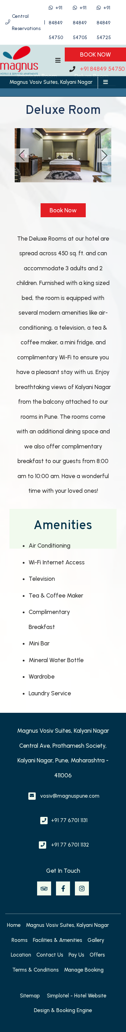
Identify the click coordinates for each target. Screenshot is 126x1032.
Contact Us (49, 955)
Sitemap (30, 996)
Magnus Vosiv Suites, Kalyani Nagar (50, 82)
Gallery (96, 940)
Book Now (95, 54)
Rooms (20, 940)
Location (21, 955)
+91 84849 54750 (56, 23)
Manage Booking (84, 970)
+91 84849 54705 (80, 23)
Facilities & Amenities (57, 940)
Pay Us (76, 955)
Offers (97, 955)
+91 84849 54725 (104, 23)
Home (14, 925)
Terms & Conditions (35, 970)
